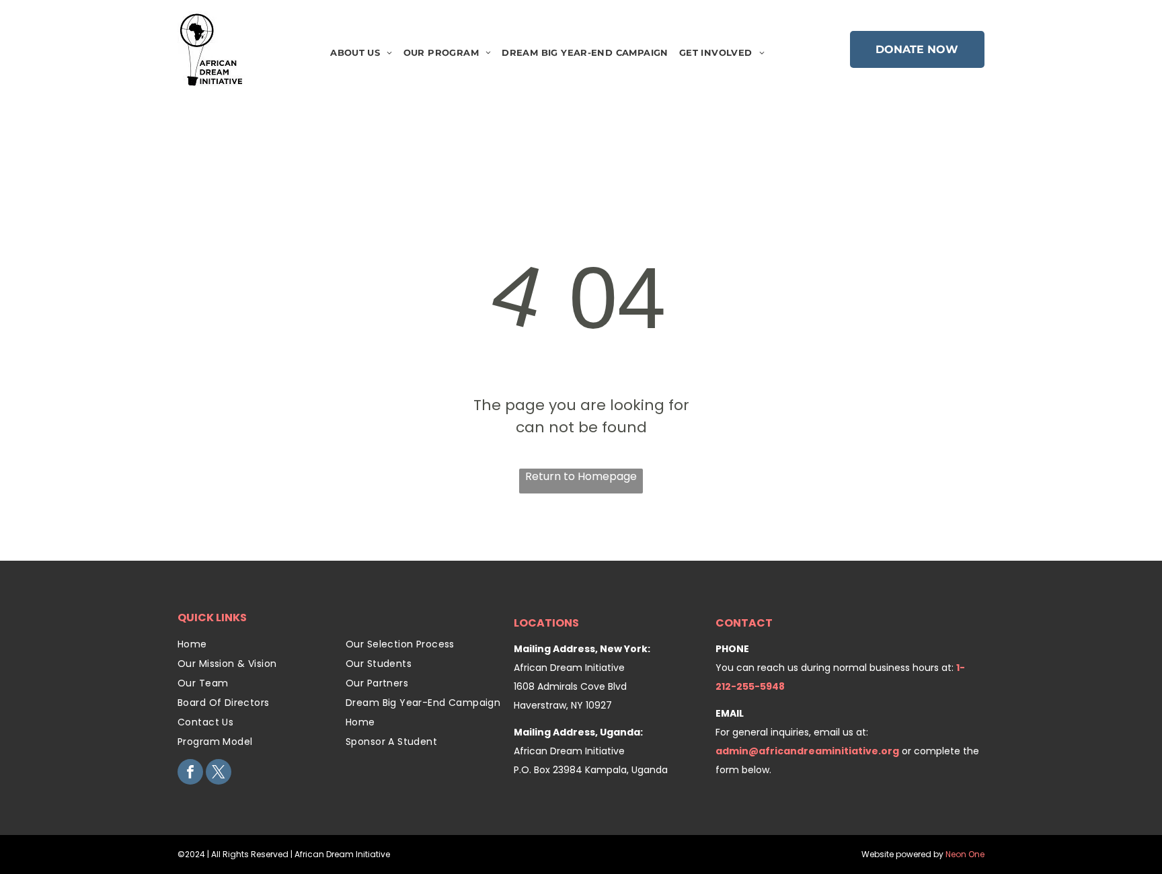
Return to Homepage (581, 476)
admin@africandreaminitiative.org (807, 751)
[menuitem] (361, 53)
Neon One (964, 854)
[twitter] (218, 773)
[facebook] (190, 773)
